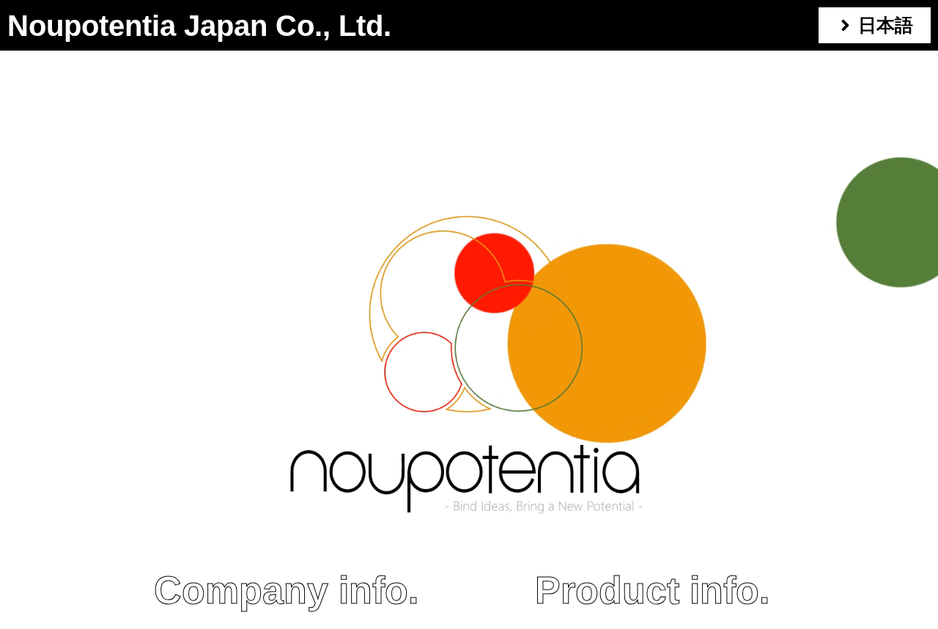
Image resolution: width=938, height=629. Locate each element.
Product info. (652, 590)
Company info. (286, 590)
